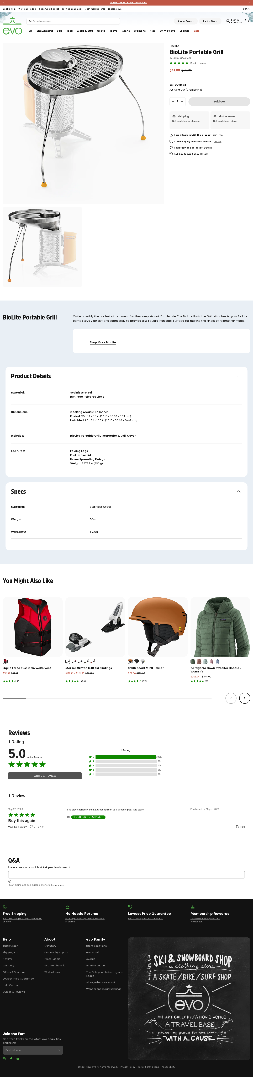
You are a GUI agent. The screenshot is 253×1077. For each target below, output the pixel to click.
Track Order (10, 946)
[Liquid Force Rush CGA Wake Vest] (33, 627)
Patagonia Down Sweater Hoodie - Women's (216, 670)
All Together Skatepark (100, 983)
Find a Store (210, 21)
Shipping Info (11, 953)
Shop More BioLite (103, 342)
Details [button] (217, 142)
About (49, 939)
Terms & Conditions (148, 1067)
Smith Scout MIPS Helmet (146, 668)
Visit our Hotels (27, 9)
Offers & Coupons (14, 972)
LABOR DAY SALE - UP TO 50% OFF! (126, 3)
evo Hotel (92, 953)
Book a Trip (9, 9)
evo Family (95, 939)
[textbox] (126, 874)
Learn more (57, 885)
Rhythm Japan (95, 966)
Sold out (219, 101)
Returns (8, 959)
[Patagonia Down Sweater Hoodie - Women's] (220, 627)
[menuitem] (30, 31)
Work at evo (52, 972)
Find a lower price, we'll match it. (145, 919)
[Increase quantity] (182, 101)
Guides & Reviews (14, 992)
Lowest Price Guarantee (18, 979)
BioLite (174, 46)
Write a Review (45, 776)
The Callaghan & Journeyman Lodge (104, 974)
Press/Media (52, 959)
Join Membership (95, 9)
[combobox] (73, 21)
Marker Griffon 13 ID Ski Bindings (88, 668)
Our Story (50, 946)
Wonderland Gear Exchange (104, 989)
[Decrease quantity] (173, 101)
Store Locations (96, 946)
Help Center (10, 985)
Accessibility (168, 1067)
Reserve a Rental (49, 9)
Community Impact (56, 953)
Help (7, 939)
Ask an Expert (186, 21)
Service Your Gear (72, 9)
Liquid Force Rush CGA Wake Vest (27, 668)
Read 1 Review (198, 63)
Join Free (218, 135)
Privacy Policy (127, 1067)
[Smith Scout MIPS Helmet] (158, 627)
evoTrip (90, 959)
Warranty (8, 966)
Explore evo (115, 9)
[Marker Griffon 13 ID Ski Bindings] (95, 627)
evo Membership (55, 966)
